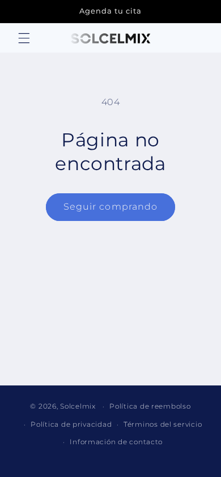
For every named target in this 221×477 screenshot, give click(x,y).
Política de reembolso (149, 406)
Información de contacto (116, 442)
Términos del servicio (163, 424)
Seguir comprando (110, 206)
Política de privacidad (71, 424)
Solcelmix (78, 406)
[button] (24, 38)
